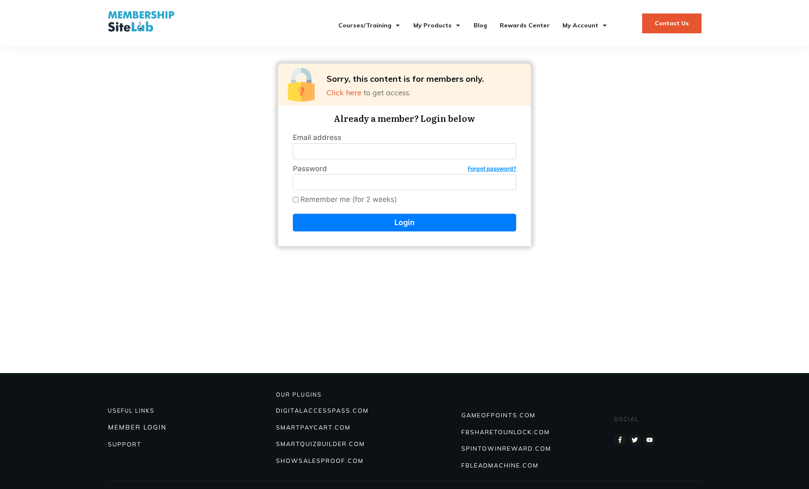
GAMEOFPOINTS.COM (498, 415)
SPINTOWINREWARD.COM (506, 448)
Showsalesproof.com (320, 461)
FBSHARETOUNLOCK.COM (505, 432)
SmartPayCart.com (313, 427)
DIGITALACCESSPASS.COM (322, 410)
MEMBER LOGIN (137, 427)
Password (404, 168)
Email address (317, 137)
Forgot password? (492, 168)
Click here (344, 92)
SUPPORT (125, 444)
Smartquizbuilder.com (320, 444)
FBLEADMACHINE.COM (499, 465)
